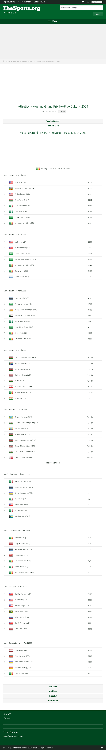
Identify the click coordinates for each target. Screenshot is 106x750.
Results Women (53, 121)
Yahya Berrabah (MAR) (22, 543)
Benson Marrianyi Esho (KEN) (25, 446)
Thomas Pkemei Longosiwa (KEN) (26, 423)
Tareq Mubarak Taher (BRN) (24, 457)
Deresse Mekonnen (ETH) (23, 417)
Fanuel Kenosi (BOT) (22, 277)
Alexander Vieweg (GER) (23, 668)
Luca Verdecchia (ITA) (22, 206)
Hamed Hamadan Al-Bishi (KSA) (25, 259)
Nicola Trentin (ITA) (21, 567)
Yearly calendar (24, 2)
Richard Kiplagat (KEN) (22, 369)
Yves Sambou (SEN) (21, 673)
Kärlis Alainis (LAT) (21, 650)
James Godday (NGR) (22, 321)
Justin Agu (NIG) (20, 398)
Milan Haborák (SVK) (22, 617)
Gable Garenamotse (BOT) (23, 549)
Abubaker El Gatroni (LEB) (23, 386)
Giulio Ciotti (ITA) (20, 499)
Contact (7, 718)
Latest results (39, 2)
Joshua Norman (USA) (22, 194)
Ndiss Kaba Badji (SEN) (22, 538)
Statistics (53, 686)
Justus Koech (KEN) (21, 381)
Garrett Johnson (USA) (22, 623)
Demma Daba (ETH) (21, 428)
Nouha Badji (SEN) (21, 333)
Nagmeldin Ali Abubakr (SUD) (25, 315)
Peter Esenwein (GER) (22, 656)
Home (8, 61)
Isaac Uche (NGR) (21, 211)
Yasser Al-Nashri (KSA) (22, 217)
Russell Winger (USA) (22, 606)
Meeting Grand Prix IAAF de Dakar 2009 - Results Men (41, 61)
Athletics (16, 61)
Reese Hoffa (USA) (21, 600)
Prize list (53, 695)
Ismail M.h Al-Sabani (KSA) (24, 327)
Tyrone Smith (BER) (21, 555)
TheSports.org (12, 8)
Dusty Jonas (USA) (21, 505)
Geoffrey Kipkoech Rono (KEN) (25, 357)
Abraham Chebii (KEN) (22, 434)
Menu (54, 21)
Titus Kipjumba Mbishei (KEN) (25, 452)
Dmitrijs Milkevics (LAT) (23, 375)
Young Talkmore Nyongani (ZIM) (26, 310)
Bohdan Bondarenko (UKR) (24, 493)
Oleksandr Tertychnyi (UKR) (24, 662)
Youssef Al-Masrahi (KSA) (23, 304)
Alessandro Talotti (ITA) (23, 481)
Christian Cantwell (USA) (23, 594)
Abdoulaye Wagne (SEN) (23, 392)
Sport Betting (9, 2)
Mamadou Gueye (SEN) (23, 339)
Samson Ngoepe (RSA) (22, 363)
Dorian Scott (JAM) (21, 611)
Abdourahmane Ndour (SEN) (24, 223)
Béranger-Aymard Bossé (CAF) (25, 188)
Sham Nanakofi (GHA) (22, 200)
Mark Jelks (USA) (20, 182)
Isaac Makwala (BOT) (22, 298)
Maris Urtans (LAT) (21, 629)
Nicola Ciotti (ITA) (21, 510)
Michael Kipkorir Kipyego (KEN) (25, 440)
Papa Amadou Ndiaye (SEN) (24, 572)
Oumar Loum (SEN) (21, 271)
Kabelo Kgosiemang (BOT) (24, 487)
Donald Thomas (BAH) (22, 516)
